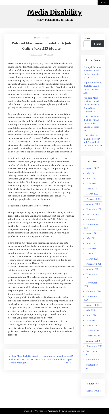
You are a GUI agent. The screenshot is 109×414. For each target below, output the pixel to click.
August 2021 (92, 233)
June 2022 (91, 178)
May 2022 (91, 183)
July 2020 (91, 310)
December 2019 (94, 346)
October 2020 (93, 291)
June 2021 (91, 243)
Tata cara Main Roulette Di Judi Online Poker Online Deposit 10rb (91, 123)
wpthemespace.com (74, 410)
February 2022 (93, 199)
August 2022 (92, 168)
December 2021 (94, 209)
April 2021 (91, 253)
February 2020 (93, 335)
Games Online (43, 38)
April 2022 (91, 188)
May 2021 (91, 248)
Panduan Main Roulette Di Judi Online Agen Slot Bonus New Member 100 (91, 104)
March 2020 (92, 330)
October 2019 (93, 359)
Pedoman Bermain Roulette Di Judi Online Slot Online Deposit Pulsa (57, 359)
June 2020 (91, 315)
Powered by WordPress (35, 410)
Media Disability (54, 12)
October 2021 (93, 219)
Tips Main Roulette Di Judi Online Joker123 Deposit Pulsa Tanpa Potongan (24, 359)
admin (50, 54)
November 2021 (94, 214)
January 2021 (92, 269)
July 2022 (90, 173)
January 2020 (93, 341)
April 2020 (91, 325)
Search (87, 38)
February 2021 (93, 263)
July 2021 (90, 238)
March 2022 (92, 193)
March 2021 (92, 258)
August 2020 (92, 305)
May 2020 (91, 320)
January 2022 (93, 204)
